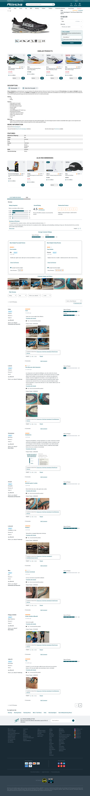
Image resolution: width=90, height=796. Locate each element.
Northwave (51, 734)
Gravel (20, 8)
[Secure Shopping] (32, 764)
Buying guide (14, 88)
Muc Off (51, 733)
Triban (50, 745)
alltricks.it (78, 734)
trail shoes (57, 128)
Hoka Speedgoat (52, 712)
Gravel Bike (61, 746)
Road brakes (61, 747)
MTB (10, 8)
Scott (50, 753)
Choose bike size (11, 739)
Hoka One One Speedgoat (21, 128)
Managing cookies (41, 731)
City (26, 8)
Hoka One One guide (30, 88)
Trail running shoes (63, 737)
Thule (50, 750)
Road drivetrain (62, 749)
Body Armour (62, 731)
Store (24, 733)
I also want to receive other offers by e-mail (73, 39)
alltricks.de (78, 733)
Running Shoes (17, 712)
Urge (50, 731)
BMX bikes (61, 750)
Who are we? (10, 729)
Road (15, 8)
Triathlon (50, 8)
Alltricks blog (11, 742)
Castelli (51, 730)
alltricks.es (78, 731)
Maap (50, 739)
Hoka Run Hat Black (69, 175)
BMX (31, 8)
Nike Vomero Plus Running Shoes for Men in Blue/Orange (72, 69)
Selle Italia (51, 747)
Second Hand (71, 8)
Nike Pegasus (52, 749)
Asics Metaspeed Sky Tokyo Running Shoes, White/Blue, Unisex (53, 69)
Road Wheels (62, 743)
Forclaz (51, 746)
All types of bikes (11, 737)
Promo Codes (40, 734)
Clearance (79, 8)
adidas (50, 729)
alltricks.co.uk (79, 729)
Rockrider (51, 743)
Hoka (62, 10)
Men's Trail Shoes (37, 712)
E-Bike (60, 733)
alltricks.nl (78, 737)
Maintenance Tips (27, 736)
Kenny (50, 740)
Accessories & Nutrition (60, 8)
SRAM (50, 752)
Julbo (50, 742)
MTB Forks (61, 740)
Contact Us (25, 729)
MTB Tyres (61, 729)
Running (37, 8)
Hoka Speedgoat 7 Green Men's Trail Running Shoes (15, 69)
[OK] (73, 721)
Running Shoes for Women (64, 734)
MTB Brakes (61, 742)
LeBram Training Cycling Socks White (54, 175)
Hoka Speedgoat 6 (16, 126)
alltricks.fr (78, 730)
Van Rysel (51, 755)
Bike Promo (40, 736)
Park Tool (51, 736)
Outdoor (43, 8)
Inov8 (50, 737)
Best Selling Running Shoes (65, 712)
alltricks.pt (78, 736)
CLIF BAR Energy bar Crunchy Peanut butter (35, 176)
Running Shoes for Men (64, 736)
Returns (25, 731)
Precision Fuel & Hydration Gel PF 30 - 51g (16, 176)
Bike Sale (39, 733)
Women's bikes (62, 739)
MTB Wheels (61, 730)
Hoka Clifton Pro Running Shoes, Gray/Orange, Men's (34, 69)
